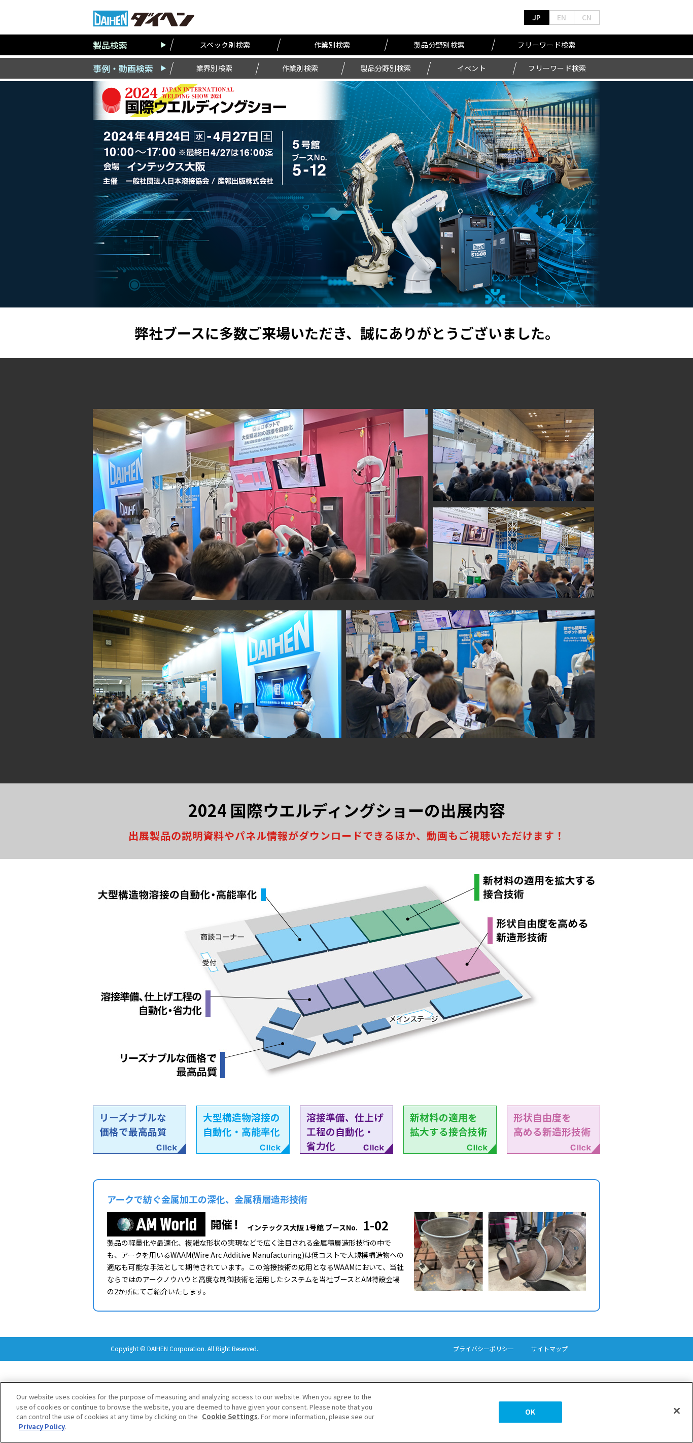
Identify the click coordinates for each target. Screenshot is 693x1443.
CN (587, 17)
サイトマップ (549, 1349)
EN (561, 17)
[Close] (677, 1411)
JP (536, 17)
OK (530, 1412)
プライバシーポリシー (483, 1349)
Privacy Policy (42, 1426)
